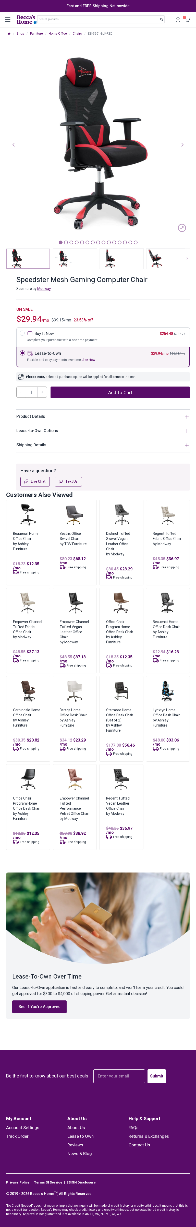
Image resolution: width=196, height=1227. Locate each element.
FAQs (134, 1128)
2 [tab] (66, 242)
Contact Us (139, 1145)
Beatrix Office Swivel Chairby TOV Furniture (73, 538)
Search (163, 20)
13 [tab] (125, 242)
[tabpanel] (98, 144)
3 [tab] (71, 242)
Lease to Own (80, 1136)
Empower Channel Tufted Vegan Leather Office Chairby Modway (74, 632)
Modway (44, 288)
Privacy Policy (18, 1182)
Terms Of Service (48, 1182)
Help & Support (145, 1118)
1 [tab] (61, 242)
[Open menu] (7, 19)
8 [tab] (98, 242)
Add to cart (120, 392)
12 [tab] (119, 242)
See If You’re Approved (39, 1007)
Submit (156, 1076)
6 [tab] (87, 242)
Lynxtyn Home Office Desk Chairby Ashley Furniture (166, 717)
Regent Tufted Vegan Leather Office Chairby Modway (118, 806)
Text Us (71, 481)
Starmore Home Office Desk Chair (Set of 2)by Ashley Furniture (119, 720)
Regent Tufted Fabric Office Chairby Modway (167, 538)
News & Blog (79, 1153)
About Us (77, 1118)
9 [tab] (103, 242)
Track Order (17, 1136)
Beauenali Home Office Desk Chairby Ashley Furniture (166, 629)
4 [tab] (77, 242)
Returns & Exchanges (149, 1136)
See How (88, 360)
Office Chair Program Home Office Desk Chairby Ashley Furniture (119, 632)
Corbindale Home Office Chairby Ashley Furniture (26, 717)
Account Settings (22, 1128)
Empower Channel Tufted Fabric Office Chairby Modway (27, 629)
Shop (20, 33)
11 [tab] (114, 242)
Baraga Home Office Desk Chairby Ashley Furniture (73, 717)
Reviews (75, 1145)
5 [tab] (82, 242)
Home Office (58, 33)
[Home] (9, 33)
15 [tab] (136, 242)
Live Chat (38, 481)
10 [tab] (109, 242)
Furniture (36, 33)
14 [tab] (130, 242)
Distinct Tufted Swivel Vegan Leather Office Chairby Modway (118, 544)
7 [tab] (93, 242)
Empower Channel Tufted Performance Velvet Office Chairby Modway (74, 808)
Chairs (77, 33)
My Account (18, 1118)
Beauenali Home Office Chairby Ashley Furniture (26, 541)
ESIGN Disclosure (81, 1182)
